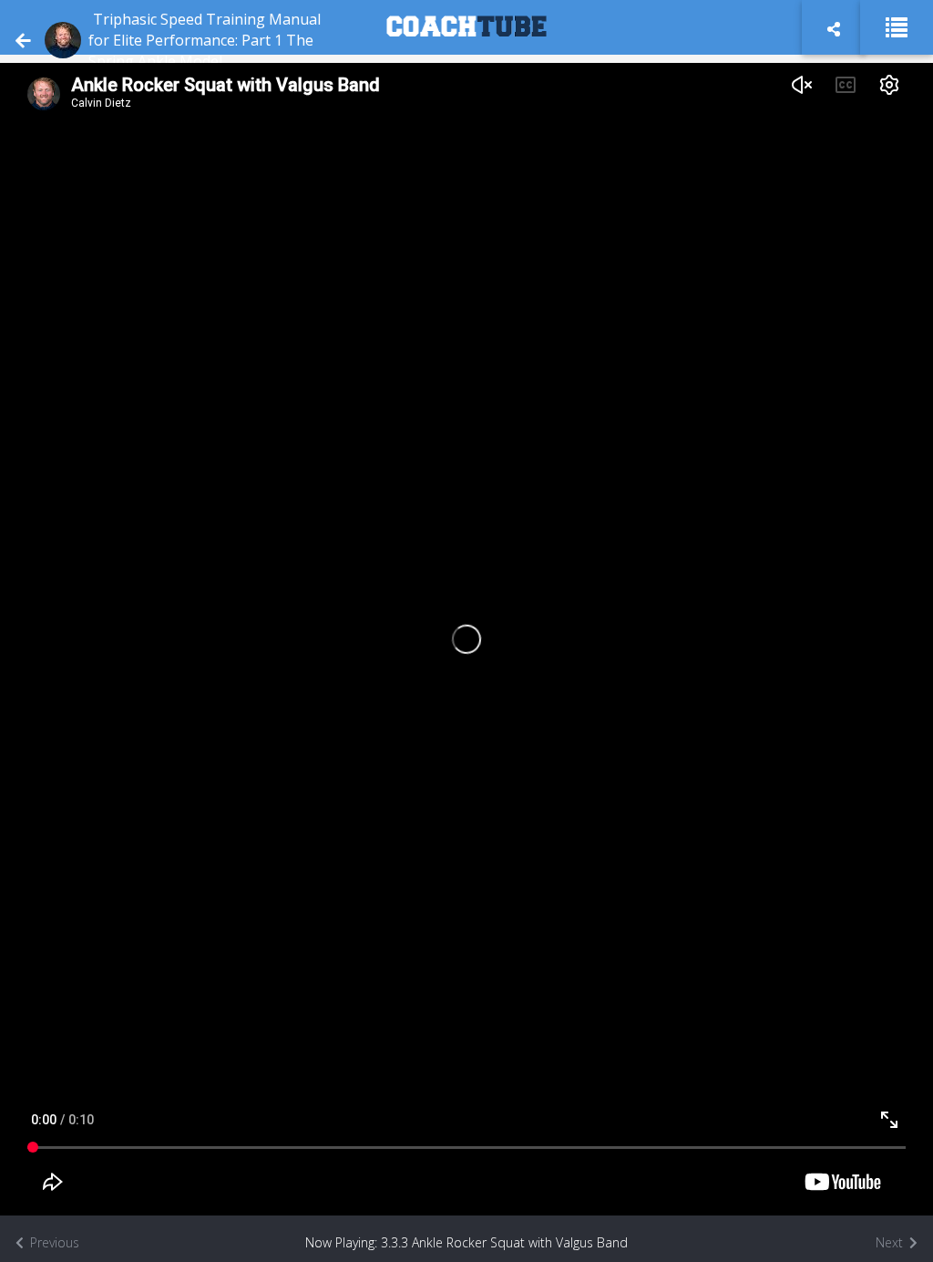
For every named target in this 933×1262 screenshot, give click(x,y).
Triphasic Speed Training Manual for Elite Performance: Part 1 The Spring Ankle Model (204, 40)
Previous (52, 1242)
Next (891, 1242)
